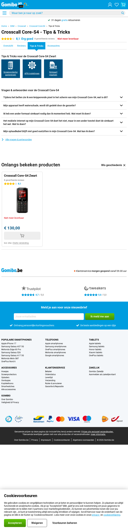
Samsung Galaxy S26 (11, 352)
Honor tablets (95, 349)
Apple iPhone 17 (8, 343)
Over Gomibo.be (21, 440)
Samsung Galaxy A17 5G (12, 355)
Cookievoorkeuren (62, 440)
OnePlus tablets (96, 355)
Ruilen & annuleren (53, 383)
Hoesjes (4, 371)
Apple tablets (95, 343)
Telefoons (51, 339)
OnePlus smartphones (55, 349)
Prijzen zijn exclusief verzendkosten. (97, 432)
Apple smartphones (54, 343)
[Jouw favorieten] (116, 5)
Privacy (34, 440)
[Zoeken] (122, 13)
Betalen (48, 371)
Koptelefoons (7, 383)
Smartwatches (7, 386)
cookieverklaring (112, 515)
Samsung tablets (96, 346)
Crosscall (22, 26)
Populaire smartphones (16, 339)
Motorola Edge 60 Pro (11, 349)
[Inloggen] (110, 5)
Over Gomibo (7, 399)
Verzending (50, 380)
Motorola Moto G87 (10, 358)
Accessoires (9, 367)
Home (4, 26)
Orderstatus (50, 374)
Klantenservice (55, 367)
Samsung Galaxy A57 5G (12, 346)
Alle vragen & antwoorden (18, 139)
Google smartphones (54, 355)
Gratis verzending (21, 243)
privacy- (96, 515)
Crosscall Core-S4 (37, 26)
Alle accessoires (8, 389)
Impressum (46, 440)
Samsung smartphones (55, 346)
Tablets (94, 339)
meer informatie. (98, 434)
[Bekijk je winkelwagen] (123, 5)
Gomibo (5, 395)
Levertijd (49, 377)
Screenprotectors (8, 374)
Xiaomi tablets (95, 352)
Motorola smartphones (55, 352)
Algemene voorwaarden (83, 440)
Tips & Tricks (54, 26)
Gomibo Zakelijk (96, 371)
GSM (12, 26)
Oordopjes (5, 380)
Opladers (5, 377)
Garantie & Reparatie (54, 386)
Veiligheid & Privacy (10, 402)
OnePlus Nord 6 (8, 361)
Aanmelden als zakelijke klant (102, 374)
